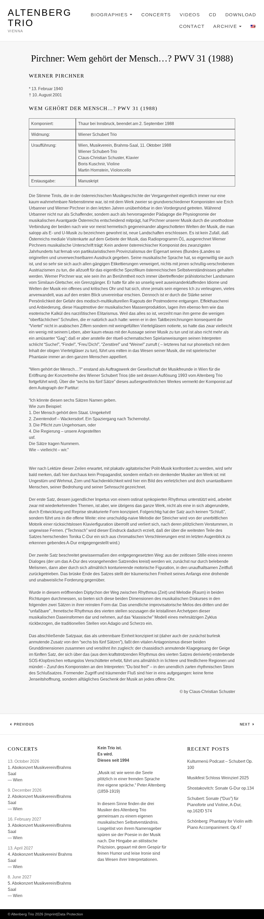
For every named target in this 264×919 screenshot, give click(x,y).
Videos (190, 14)
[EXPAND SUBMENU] (253, 26)
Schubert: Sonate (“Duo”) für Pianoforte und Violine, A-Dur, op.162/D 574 (214, 804)
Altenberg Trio (39, 17)
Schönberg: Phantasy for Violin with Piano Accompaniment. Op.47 (219, 824)
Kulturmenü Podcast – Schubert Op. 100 (220, 764)
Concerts (156, 14)
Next (248, 725)
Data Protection (70, 914)
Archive (227, 27)
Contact (192, 26)
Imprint (51, 914)
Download (240, 14)
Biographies (112, 15)
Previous (24, 725)
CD (213, 14)
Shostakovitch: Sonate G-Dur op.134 (220, 788)
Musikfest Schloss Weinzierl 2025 (218, 778)
